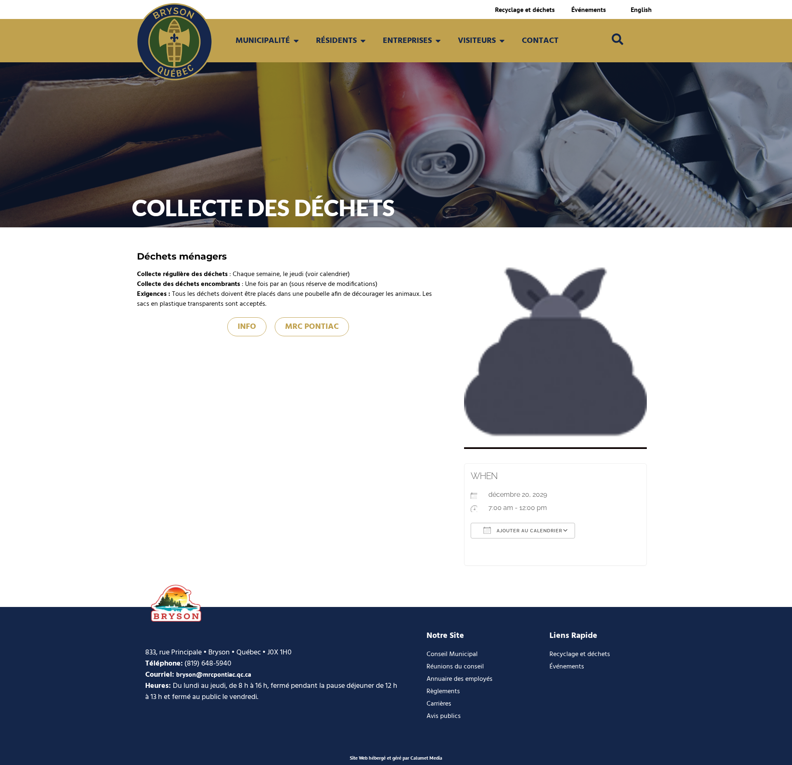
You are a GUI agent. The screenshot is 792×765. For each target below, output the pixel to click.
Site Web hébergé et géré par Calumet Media (396, 758)
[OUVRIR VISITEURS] (502, 41)
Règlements (443, 691)
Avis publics (444, 716)
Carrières (439, 704)
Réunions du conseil (455, 666)
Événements (588, 9)
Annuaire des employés (460, 679)
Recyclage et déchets (525, 9)
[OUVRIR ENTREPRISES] (438, 41)
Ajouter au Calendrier (528, 531)
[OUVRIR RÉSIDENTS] (363, 41)
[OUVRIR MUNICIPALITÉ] (296, 41)
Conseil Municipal (452, 654)
